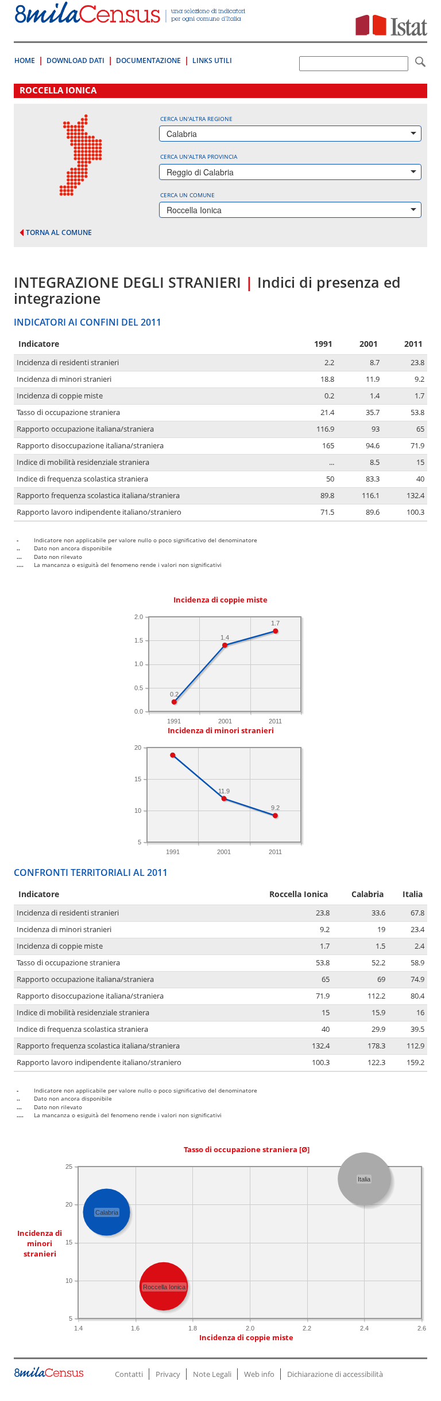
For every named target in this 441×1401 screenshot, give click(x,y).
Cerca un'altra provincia (198, 156)
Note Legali (212, 1374)
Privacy (168, 1374)
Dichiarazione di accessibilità (335, 1374)
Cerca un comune (187, 195)
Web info (259, 1374)
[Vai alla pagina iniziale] (131, 16)
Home (24, 60)
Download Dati (76, 60)
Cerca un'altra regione (196, 119)
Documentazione (148, 60)
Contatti (129, 1374)
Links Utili (212, 60)
